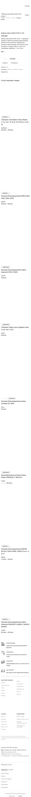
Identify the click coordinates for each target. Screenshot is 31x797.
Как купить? (4, 721)
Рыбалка (3, 682)
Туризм (3, 693)
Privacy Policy (5, 773)
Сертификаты (20, 686)
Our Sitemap (4, 787)
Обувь (18, 681)
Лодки (2, 687)
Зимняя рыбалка (5, 685)
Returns (3, 776)
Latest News (4, 784)
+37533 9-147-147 (7, 750)
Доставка (3, 719)
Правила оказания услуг (23, 719)
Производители (20, 689)
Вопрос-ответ (4, 726)
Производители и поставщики (21, 726)
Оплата (3, 716)
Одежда (3, 695)
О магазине (4, 724)
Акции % (19, 691)
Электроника (20, 684)
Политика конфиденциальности (22, 722)
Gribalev (20, 796)
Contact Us (4, 781)
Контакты (3, 729)
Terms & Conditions (6, 779)
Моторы (3, 690)
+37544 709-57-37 (20, 750)
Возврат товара (20, 716)
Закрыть (3, 16)
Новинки (19, 694)
